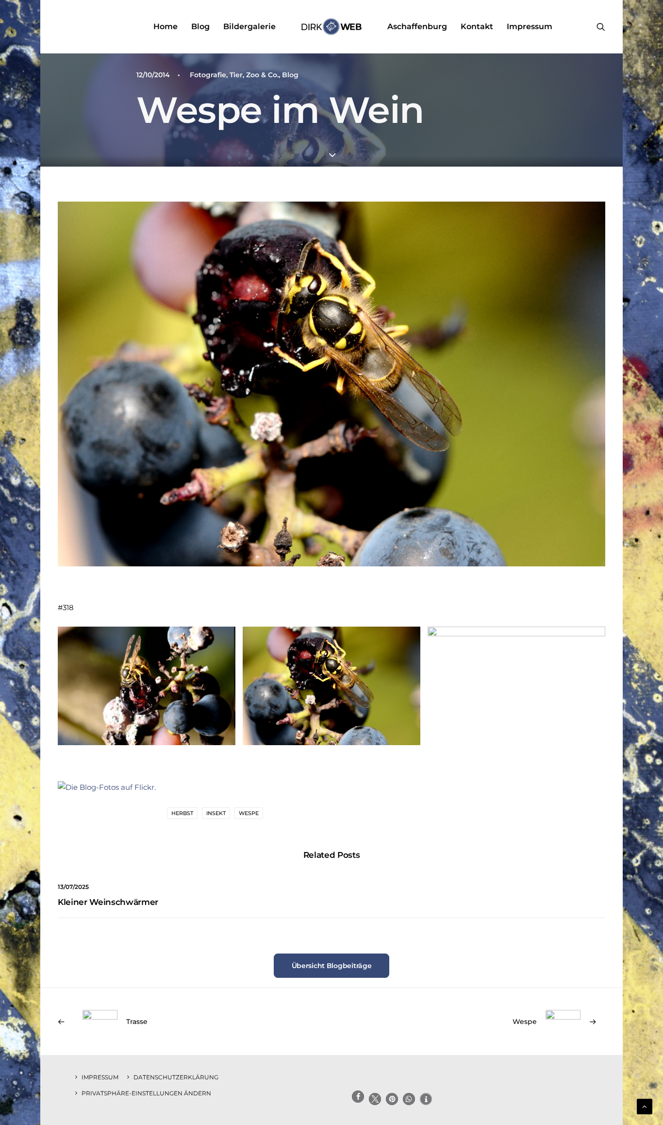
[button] (601, 26)
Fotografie (208, 74)
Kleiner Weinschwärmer (108, 902)
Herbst (182, 813)
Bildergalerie (249, 26)
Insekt (216, 813)
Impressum (529, 26)
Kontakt (477, 26)
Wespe (249, 813)
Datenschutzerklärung (175, 1077)
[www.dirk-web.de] (331, 26)
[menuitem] (165, 26)
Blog (200, 26)
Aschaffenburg (417, 26)
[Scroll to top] (644, 1105)
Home (165, 26)
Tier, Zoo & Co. (254, 74)
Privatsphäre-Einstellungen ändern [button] (146, 1093)
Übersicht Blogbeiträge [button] (332, 965)
